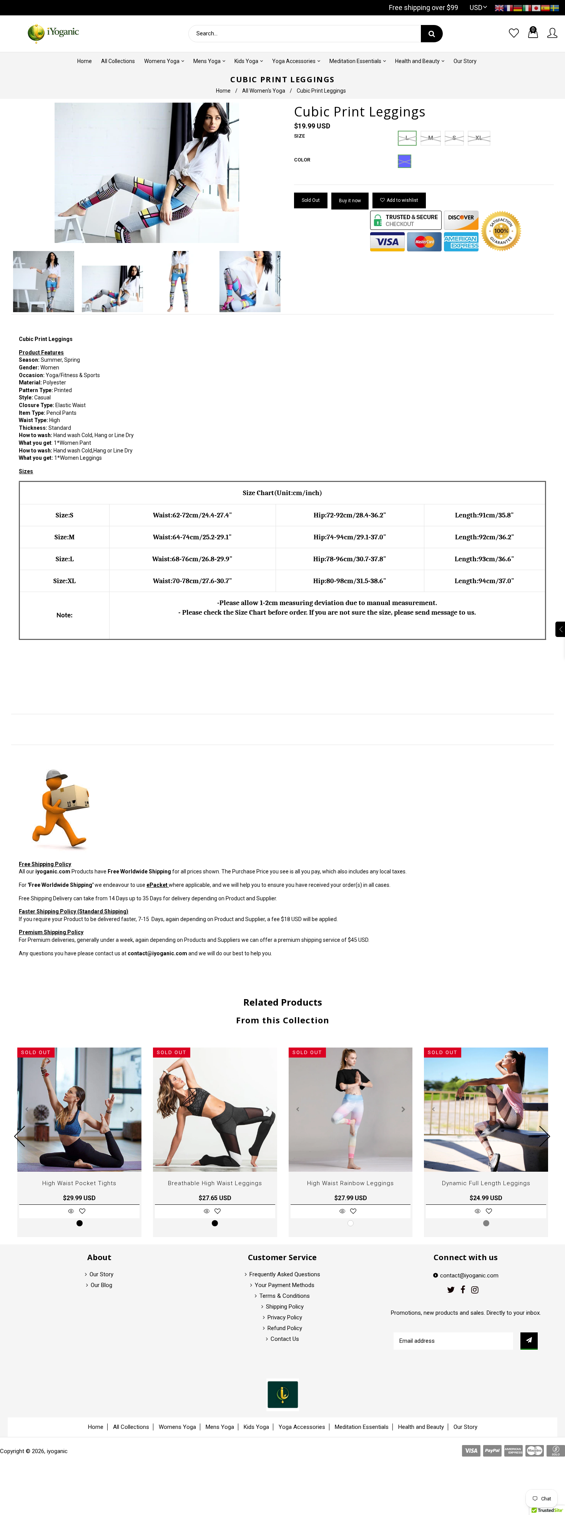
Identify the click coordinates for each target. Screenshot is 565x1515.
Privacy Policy (285, 1317)
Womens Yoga (177, 1427)
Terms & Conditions (284, 1295)
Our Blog (101, 1285)
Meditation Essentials (362, 1427)
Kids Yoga (256, 1427)
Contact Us (285, 1338)
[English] (499, 7)
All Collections (131, 1427)
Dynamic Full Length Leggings (486, 1183)
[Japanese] (536, 7)
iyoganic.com (52, 871)
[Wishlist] (514, 33)
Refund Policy (285, 1328)
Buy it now (350, 200)
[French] (508, 7)
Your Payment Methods (284, 1285)
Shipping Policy (285, 1306)
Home (223, 91)
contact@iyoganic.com (157, 953)
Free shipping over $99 (423, 7)
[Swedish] (554, 7)
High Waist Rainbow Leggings (350, 1183)
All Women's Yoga (263, 91)
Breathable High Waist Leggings (215, 1183)
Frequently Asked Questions (284, 1274)
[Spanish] (545, 7)
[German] (517, 7)
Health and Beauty (421, 1427)
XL (479, 138)
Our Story (101, 1274)
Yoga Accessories (302, 1427)
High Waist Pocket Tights (79, 1183)
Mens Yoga (220, 1427)
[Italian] (527, 7)
